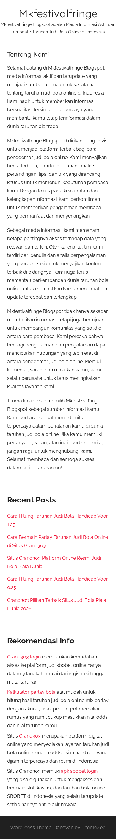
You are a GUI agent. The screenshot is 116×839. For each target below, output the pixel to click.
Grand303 (30, 736)
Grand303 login (24, 657)
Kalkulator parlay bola (31, 692)
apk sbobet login (79, 771)
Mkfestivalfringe (58, 13)
